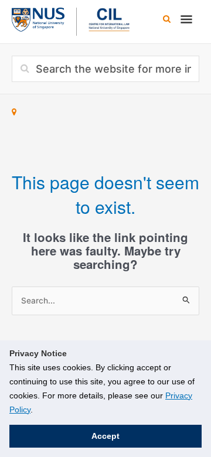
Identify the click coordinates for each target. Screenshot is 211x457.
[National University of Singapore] (38, 18)
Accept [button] (105, 436)
